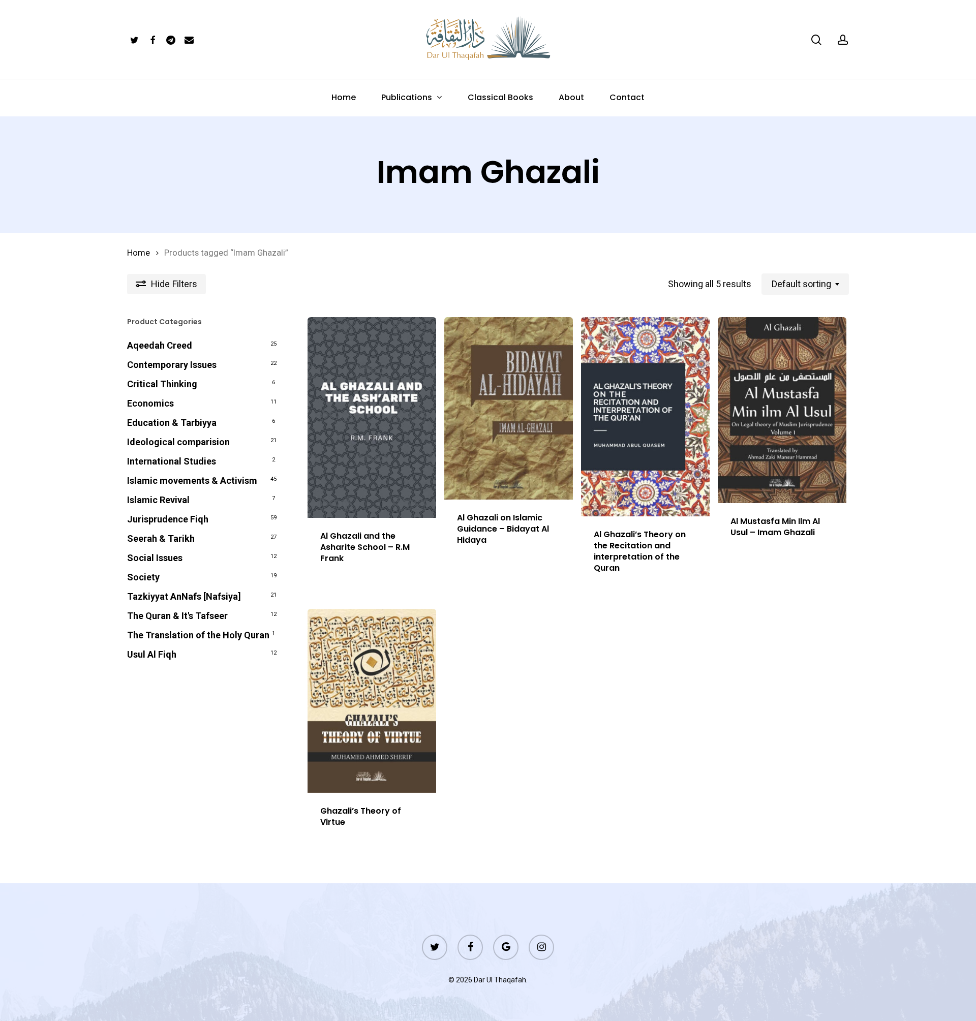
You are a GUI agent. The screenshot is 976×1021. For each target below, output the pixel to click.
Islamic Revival (158, 499)
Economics (150, 403)
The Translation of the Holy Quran (198, 635)
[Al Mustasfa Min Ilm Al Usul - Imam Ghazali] (782, 410)
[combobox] (805, 284)
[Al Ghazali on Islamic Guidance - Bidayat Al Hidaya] (508, 408)
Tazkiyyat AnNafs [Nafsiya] (184, 596)
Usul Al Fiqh (151, 654)
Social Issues (154, 557)
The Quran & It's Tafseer (177, 615)
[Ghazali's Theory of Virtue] (372, 701)
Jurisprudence (167, 519)
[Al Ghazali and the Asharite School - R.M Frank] (372, 417)
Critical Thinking (162, 384)
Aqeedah (159, 345)
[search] (816, 40)
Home (138, 253)
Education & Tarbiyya (172, 422)
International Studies (171, 461)
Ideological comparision (178, 442)
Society (143, 577)
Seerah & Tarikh (161, 538)
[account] (843, 40)
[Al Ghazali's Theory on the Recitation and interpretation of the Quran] (645, 416)
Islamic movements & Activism (192, 480)
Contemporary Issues (172, 364)
